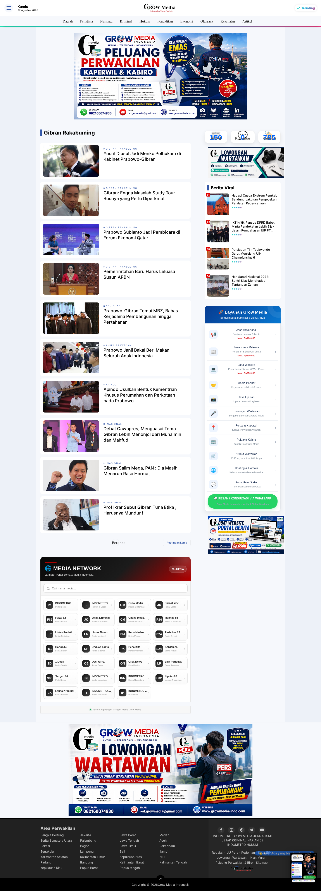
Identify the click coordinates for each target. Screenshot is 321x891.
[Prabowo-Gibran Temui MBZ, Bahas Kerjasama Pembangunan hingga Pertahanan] (71, 318)
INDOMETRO (222, 836)
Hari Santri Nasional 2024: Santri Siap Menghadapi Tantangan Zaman (250, 280)
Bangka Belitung (52, 835)
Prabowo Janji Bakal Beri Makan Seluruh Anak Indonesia (136, 352)
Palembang (88, 840)
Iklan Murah (258, 857)
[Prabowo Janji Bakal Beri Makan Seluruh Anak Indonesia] (71, 357)
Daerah (68, 21)
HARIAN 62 (255, 840)
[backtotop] (160, 879)
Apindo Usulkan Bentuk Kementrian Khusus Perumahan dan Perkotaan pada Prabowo (140, 395)
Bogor (84, 846)
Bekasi (45, 846)
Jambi (163, 851)
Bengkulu (47, 851)
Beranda (115, 542)
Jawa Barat (128, 835)
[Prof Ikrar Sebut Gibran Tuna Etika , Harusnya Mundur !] (71, 514)
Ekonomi (186, 21)
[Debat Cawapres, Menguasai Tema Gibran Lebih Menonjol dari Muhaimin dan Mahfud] (71, 436)
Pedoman (248, 852)
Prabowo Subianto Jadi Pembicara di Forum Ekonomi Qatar (142, 235)
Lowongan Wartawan (232, 857)
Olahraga (206, 21)
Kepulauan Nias (131, 857)
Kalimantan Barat (132, 862)
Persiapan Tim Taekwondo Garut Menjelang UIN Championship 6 (251, 253)
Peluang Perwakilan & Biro (234, 862)
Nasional (106, 21)
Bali (122, 851)
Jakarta (85, 835)
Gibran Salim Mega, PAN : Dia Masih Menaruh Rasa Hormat (141, 470)
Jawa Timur (128, 846)
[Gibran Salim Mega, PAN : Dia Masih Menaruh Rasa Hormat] (71, 475)
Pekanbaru (167, 846)
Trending (308, 8)
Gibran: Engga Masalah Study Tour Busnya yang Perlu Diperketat (139, 195)
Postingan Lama (177, 542)
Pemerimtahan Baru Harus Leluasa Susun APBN (139, 274)
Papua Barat (89, 868)
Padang (46, 862)
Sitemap (262, 862)
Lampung (87, 851)
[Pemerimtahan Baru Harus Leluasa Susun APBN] (71, 278)
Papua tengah (130, 868)
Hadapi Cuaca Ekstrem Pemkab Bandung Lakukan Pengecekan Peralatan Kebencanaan (254, 199)
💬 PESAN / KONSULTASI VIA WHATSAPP (242, 501)
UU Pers (232, 852)
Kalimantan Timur (92, 857)
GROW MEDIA (242, 836)
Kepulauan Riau (51, 868)
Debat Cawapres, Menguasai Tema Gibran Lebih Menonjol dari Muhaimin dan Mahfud (142, 434)
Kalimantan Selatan (54, 857)
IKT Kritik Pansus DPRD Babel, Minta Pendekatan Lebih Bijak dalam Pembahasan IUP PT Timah (253, 227)
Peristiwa (86, 21)
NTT (162, 857)
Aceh (163, 840)
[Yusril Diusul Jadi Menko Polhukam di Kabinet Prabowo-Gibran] (71, 161)
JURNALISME (263, 836)
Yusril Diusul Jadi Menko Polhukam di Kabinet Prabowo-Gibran (142, 156)
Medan (164, 835)
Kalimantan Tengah (173, 862)
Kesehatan (228, 21)
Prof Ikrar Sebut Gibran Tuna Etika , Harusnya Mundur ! (140, 510)
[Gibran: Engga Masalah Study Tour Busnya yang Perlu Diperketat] (71, 200)
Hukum (145, 21)
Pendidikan (165, 21)
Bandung (86, 862)
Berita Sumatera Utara (56, 840)
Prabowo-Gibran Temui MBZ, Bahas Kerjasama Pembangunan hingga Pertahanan (141, 316)
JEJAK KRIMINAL (234, 840)
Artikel (247, 21)
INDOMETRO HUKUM (242, 844)
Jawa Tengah (129, 840)
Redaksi (217, 852)
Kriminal (126, 21)
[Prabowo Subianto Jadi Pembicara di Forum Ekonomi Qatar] (71, 239)
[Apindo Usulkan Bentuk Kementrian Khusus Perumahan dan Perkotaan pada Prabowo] (71, 396)
